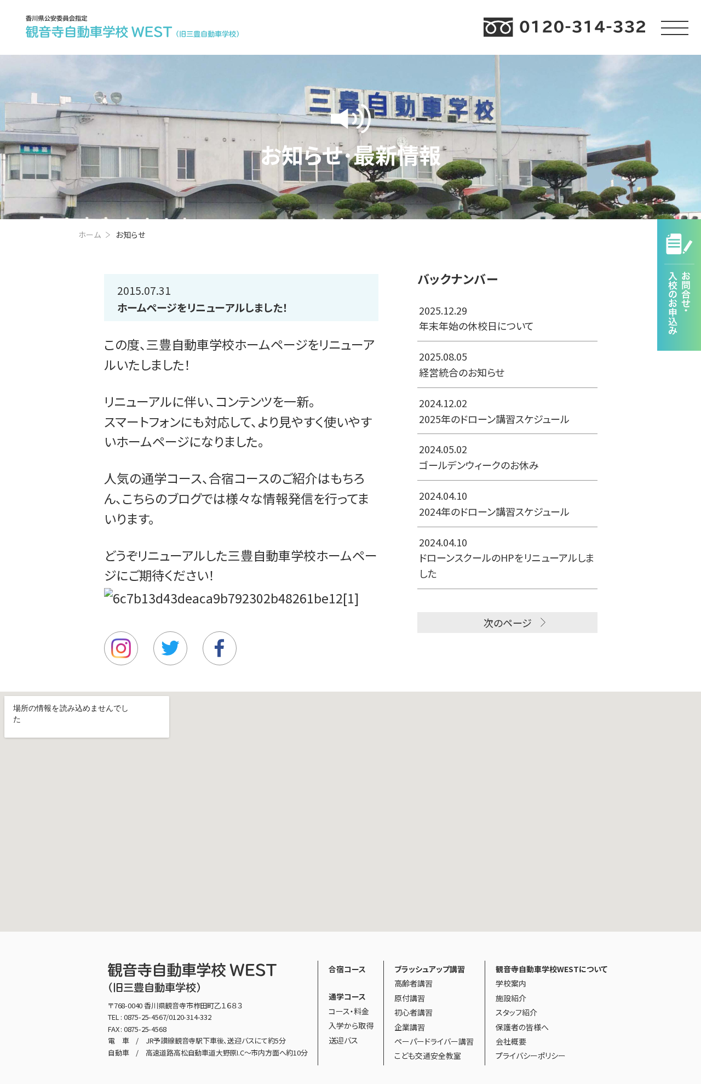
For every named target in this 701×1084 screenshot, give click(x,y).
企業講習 (409, 1027)
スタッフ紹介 (516, 1012)
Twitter (170, 648)
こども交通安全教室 (427, 1055)
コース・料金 (349, 1011)
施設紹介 (511, 997)
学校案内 (511, 983)
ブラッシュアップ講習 (429, 968)
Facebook (220, 648)
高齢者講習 (413, 983)
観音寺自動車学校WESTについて (551, 968)
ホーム (89, 234)
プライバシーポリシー (531, 1055)
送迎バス (343, 1040)
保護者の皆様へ (522, 1027)
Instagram (121, 648)
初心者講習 (413, 1012)
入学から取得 (351, 1025)
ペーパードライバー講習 (434, 1041)
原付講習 (409, 997)
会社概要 (511, 1041)
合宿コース (239, 478)
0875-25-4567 (145, 1017)
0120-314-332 (190, 1017)
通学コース (171, 478)
